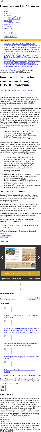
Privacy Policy (36, 375)
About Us (7, 13)
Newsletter (7, 24)
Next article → (5, 237)
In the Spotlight (27, 90)
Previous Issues (13, 23)
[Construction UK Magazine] (11, 1)
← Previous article (6, 236)
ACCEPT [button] (18, 383)
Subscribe (7, 26)
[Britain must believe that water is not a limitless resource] (8, 366)
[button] (5, 31)
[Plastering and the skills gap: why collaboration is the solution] (8, 353)
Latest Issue (8, 21)
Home (6, 11)
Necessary (6, 420)
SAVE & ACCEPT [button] (6, 431)
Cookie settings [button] (7, 383)
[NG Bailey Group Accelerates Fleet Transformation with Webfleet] (8, 312)
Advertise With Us (14, 17)
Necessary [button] (3, 417)
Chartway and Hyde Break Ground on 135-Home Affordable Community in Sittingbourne (20, 344)
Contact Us (8, 28)
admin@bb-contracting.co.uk (10, 221)
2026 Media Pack (14, 19)
